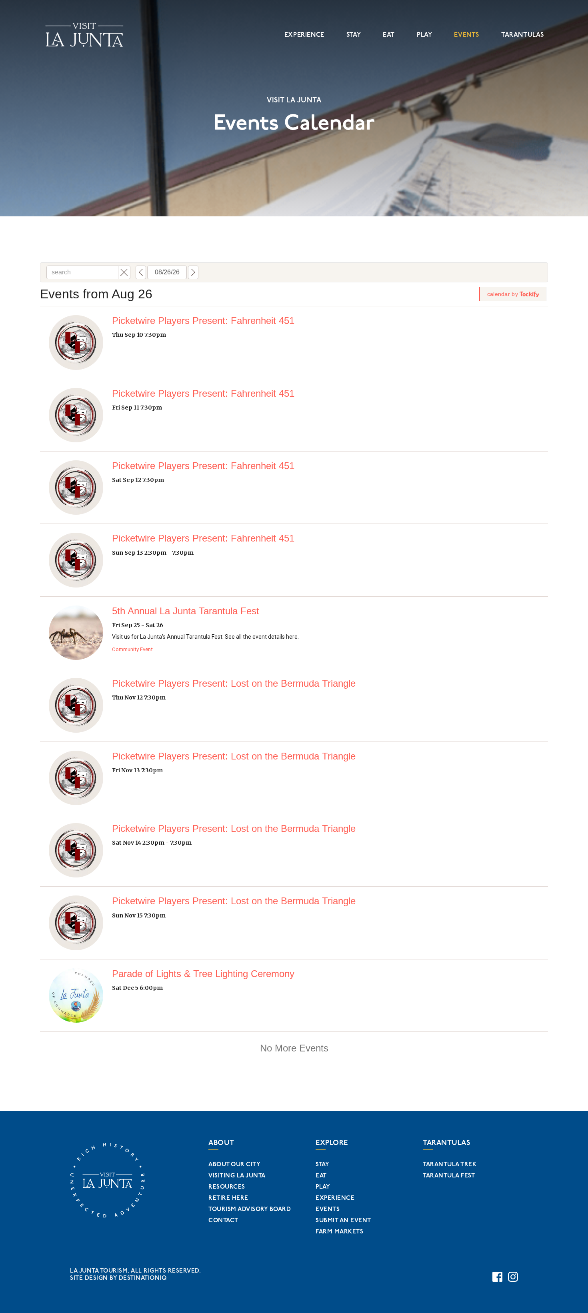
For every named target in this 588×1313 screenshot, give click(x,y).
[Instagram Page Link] (513, 1277)
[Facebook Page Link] (497, 1277)
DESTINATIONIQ (143, 1278)
